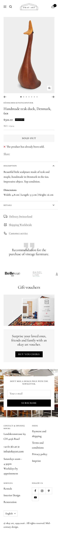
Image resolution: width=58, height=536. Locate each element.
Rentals (8, 488)
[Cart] (52, 6)
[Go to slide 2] (23, 96)
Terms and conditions (38, 445)
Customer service (18, 233)
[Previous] (5, 97)
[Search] (10, 6)
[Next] (53, 97)
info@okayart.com (14, 451)
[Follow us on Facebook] (35, 490)
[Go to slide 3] (26, 96)
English (9, 513)
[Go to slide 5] (31, 96)
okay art (10, 523)
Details (8, 205)
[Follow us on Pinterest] (48, 490)
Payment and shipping (39, 433)
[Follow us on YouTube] (35, 497)
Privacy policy (39, 454)
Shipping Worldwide (20, 224)
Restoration (10, 502)
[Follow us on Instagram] (42, 490)
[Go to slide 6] (34, 96)
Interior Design (12, 495)
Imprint (36, 460)
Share (7, 154)
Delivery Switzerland (20, 216)
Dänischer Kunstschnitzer (18, 103)
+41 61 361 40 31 (11, 446)
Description (10, 166)
